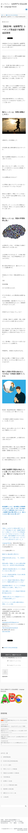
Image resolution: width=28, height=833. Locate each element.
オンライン (5, 765)
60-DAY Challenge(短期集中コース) (12, 819)
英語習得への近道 (7, 789)
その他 (4, 797)
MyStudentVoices (4, 822)
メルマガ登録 (21, 822)
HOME (2, 819)
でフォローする (15, 660)
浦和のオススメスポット (8, 793)
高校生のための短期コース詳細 (10, 773)
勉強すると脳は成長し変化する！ (10, 554)
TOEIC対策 (5, 777)
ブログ (10, 822)
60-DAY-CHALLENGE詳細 (10, 647)
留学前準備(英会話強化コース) (7, 821)
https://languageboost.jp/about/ (10, 627)
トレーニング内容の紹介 (8, 785)
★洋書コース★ (6, 781)
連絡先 (15, 822)
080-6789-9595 (6, 631)
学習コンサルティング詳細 (9, 769)
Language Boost (6, 543)
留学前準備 (5, 757)
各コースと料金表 (18, 821)
